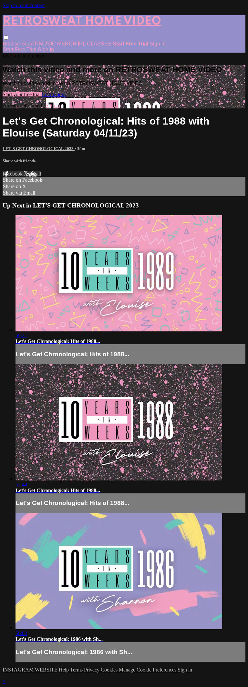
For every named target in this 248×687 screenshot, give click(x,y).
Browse (12, 43)
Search (30, 43)
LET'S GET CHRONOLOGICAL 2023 (39, 148)
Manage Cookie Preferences (148, 669)
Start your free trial (22, 94)
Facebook (13, 174)
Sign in (158, 43)
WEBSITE (46, 669)
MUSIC (47, 43)
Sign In (46, 49)
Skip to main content (24, 5)
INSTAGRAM (18, 669)
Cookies (110, 669)
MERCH (67, 43)
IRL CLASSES (94, 43)
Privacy (92, 669)
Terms (77, 669)
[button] (6, 37)
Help (64, 669)
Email (35, 174)
